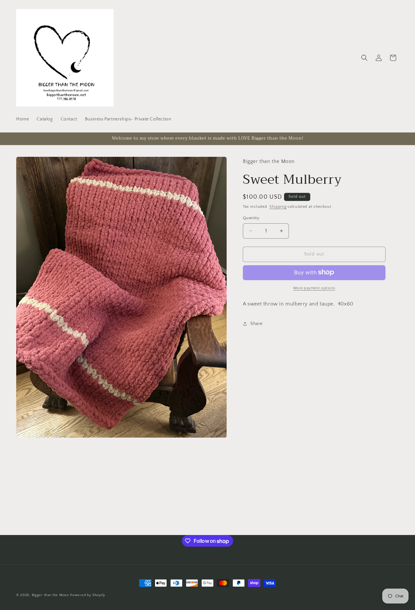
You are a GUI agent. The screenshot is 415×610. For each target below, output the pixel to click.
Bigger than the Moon (50, 595)
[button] (364, 58)
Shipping (278, 206)
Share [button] (256, 323)
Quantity (251, 218)
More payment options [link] (314, 288)
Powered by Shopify (87, 595)
